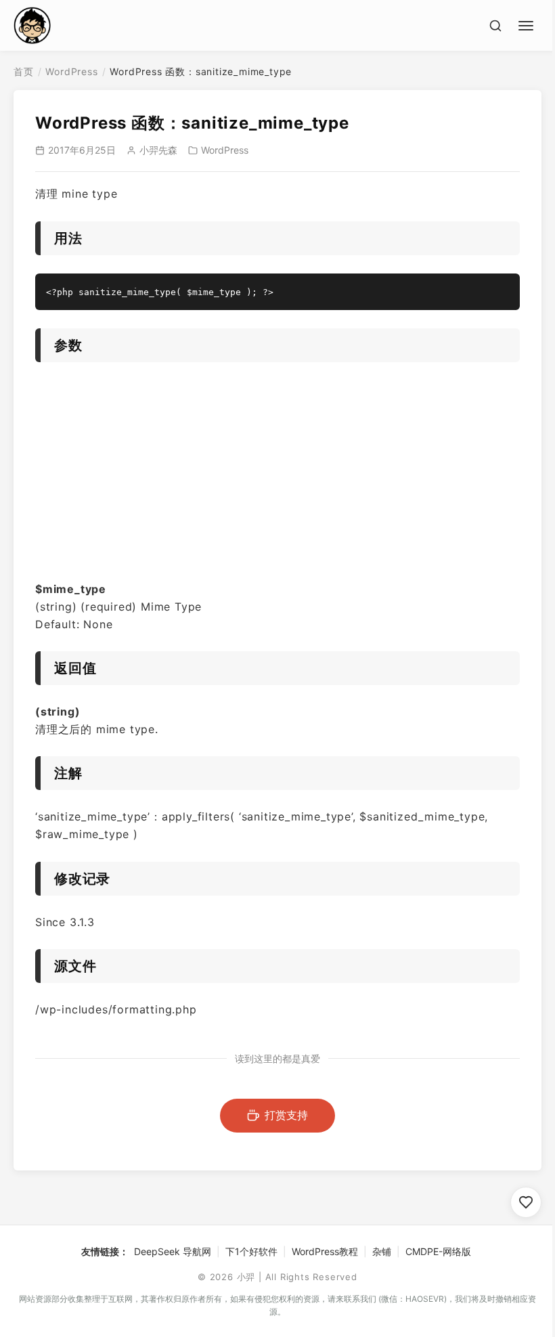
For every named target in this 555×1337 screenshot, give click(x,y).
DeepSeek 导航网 (172, 1251)
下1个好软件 (251, 1251)
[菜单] (527, 23)
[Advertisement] (277, 475)
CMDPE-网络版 (438, 1251)
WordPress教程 (325, 1251)
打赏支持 (286, 1115)
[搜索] (495, 25)
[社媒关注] (525, 1202)
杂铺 (381, 1251)
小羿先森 (158, 150)
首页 (24, 71)
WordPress (71, 71)
